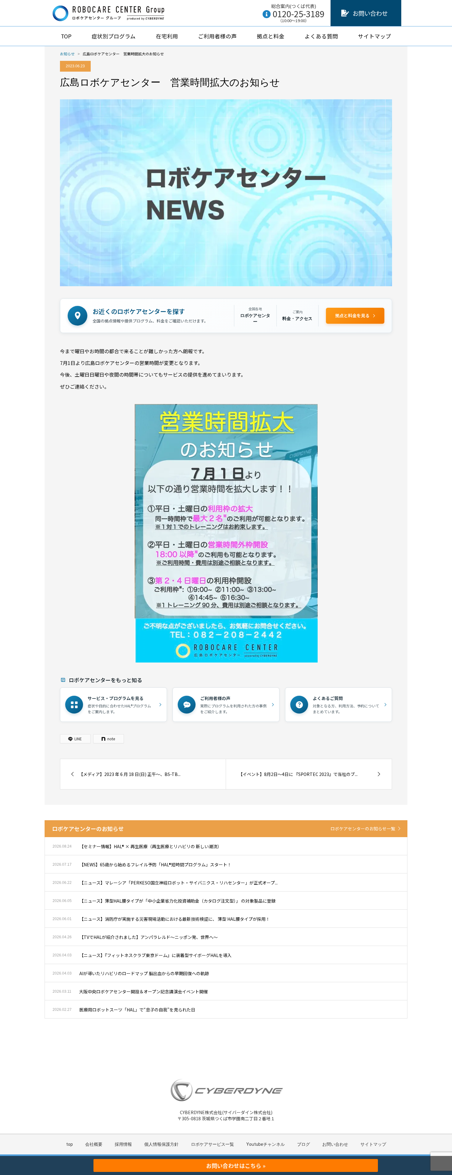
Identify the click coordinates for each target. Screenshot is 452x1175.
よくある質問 (321, 36)
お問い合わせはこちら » (235, 1165)
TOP (66, 36)
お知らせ (67, 53)
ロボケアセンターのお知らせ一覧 (363, 828)
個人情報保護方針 (161, 1144)
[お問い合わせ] (345, 13)
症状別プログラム (114, 36)
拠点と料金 (270, 36)
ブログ (303, 1144)
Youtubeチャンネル (265, 1144)
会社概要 (93, 1144)
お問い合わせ (370, 13)
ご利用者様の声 (217, 36)
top (69, 1144)
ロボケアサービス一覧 (212, 1144)
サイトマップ (374, 36)
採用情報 (123, 1144)
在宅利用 (167, 36)
